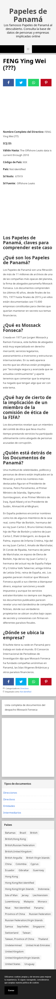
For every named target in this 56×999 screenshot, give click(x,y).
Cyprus (35, 864)
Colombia (21, 864)
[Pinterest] (46, 83)
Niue (7, 907)
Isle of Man (11, 895)
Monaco (42, 901)
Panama (38, 907)
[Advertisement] (28, 106)
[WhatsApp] (34, 83)
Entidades (9, 806)
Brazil (23, 832)
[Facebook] (8, 83)
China (8, 864)
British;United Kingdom (18, 851)
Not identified (25, 691)
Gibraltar (24, 870)
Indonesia (43, 889)
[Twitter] (21, 83)
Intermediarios (12, 812)
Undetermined (13, 945)
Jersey (25, 895)
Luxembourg (12, 901)
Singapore (39, 926)
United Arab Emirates (38, 945)
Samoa (9, 926)
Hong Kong (11, 876)
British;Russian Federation (20, 845)
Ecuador (9, 870)
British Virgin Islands (38, 857)
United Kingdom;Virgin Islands (22, 957)
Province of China (15, 914)
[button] (28, 49)
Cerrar (11, 990)
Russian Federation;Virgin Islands (24, 920)
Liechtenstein (40, 895)
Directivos (24, 688)
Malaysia (29, 901)
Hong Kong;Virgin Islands (19, 889)
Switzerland (11, 932)
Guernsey (38, 870)
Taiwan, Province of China (19, 939)
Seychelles (23, 926)
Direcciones (10, 792)
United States (12, 964)
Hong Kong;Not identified (19, 882)
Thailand (43, 939)
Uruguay (29, 964)
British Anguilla (13, 857)
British (33, 832)
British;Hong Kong (15, 839)
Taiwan (26, 932)
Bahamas (10, 832)
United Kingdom (14, 951)
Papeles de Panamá (28, 15)
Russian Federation (40, 914)
